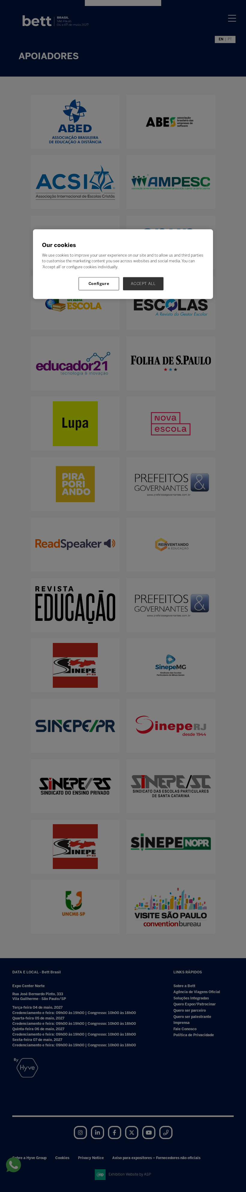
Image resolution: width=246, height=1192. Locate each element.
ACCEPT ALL (143, 283)
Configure (99, 283)
